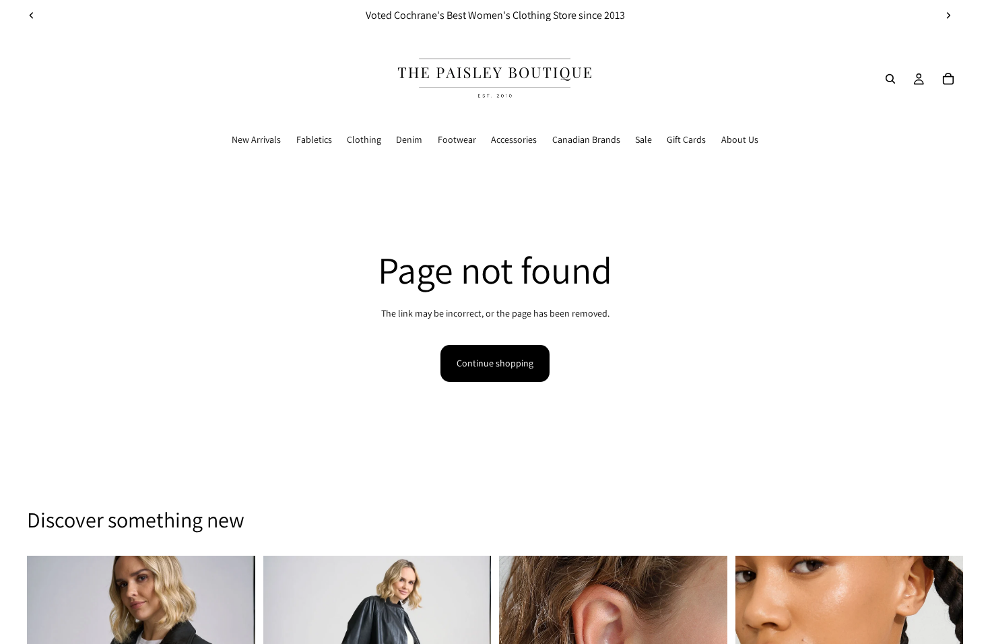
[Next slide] (948, 15)
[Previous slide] (31, 15)
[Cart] (948, 79)
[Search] (890, 79)
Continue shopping (495, 363)
